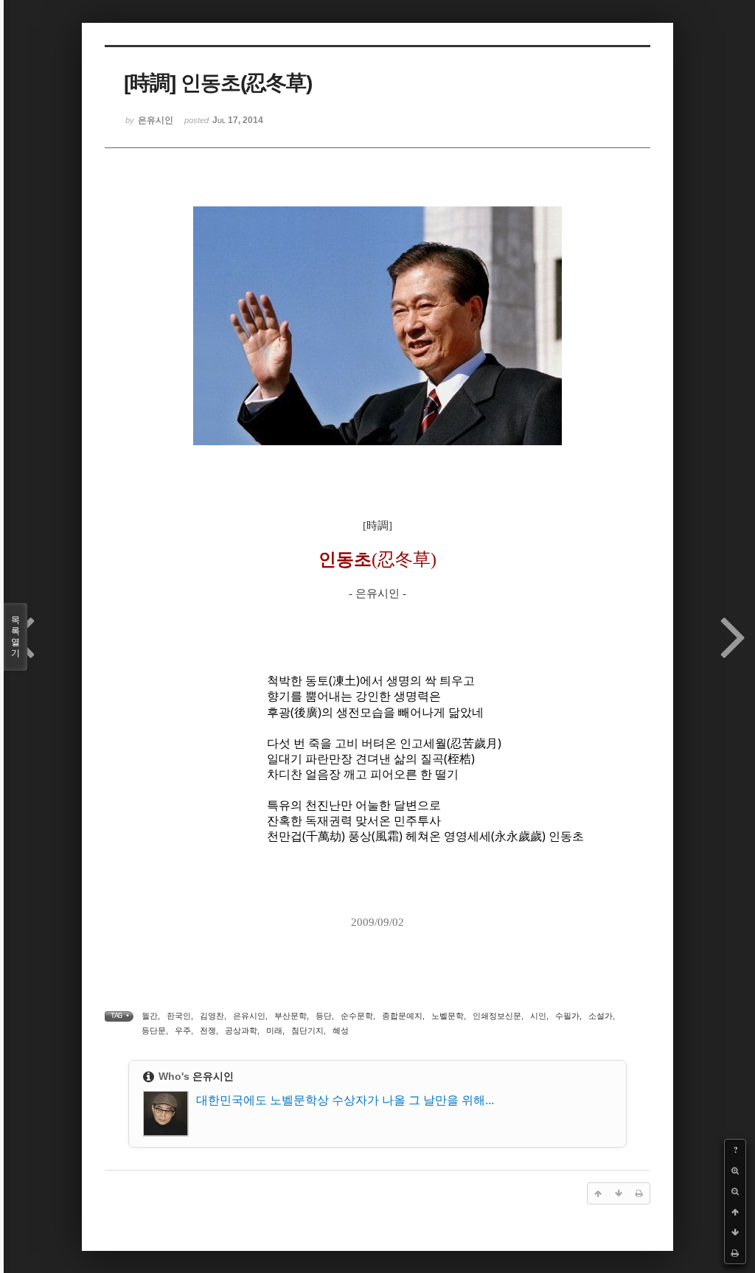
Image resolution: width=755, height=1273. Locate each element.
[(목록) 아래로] (735, 1232)
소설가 (600, 1015)
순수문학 (357, 1015)
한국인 (179, 1015)
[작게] (735, 1191)
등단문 (154, 1030)
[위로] (735, 1211)
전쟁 (208, 1030)
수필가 (567, 1015)
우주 (183, 1030)
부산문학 (290, 1015)
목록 (15, 636)
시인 (538, 1015)
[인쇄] (735, 1253)
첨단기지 (307, 1030)
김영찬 (212, 1015)
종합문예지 (402, 1015)
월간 (150, 1015)
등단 (324, 1015)
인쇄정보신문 (497, 1015)
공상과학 (241, 1030)
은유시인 (249, 1015)
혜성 (341, 1030)
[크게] (735, 1170)
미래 (274, 1030)
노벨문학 (447, 1015)
